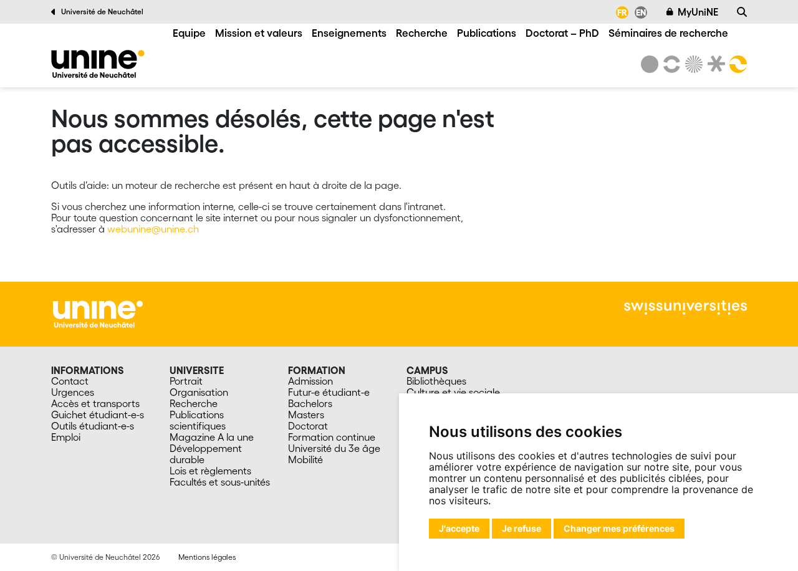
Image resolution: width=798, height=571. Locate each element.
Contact (70, 380)
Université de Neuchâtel (102, 11)
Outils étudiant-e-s (92, 425)
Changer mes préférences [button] (619, 528)
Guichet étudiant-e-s (97, 414)
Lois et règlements (210, 470)
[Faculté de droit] (714, 64)
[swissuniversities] (685, 307)
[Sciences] (692, 64)
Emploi (65, 437)
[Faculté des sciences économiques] (736, 64)
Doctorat (308, 425)
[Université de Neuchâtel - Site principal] (98, 313)
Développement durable (206, 454)
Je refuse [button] (521, 528)
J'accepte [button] (459, 528)
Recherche (422, 33)
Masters (306, 414)
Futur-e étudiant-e (329, 392)
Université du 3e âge (334, 448)
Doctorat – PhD (562, 33)
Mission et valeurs (258, 33)
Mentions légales (207, 557)
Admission (310, 380)
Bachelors (310, 403)
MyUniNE (698, 11)
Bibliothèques (436, 380)
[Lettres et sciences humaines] (669, 64)
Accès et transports (95, 403)
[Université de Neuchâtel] (649, 64)
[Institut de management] (98, 64)
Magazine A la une (212, 437)
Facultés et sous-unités (220, 481)
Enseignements (349, 33)
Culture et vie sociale (453, 392)
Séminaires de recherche (668, 33)
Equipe (189, 33)
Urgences (72, 392)
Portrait (186, 380)
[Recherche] (742, 11)
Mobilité (305, 459)
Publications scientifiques (198, 420)
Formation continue (331, 437)
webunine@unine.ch (153, 228)
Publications (486, 33)
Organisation (199, 392)
